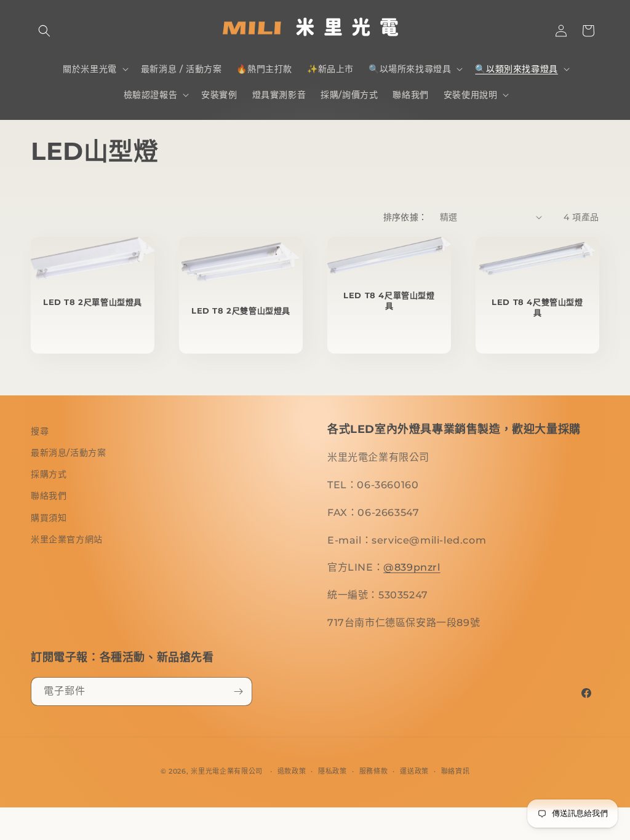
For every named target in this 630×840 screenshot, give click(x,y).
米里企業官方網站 (67, 539)
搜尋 (40, 431)
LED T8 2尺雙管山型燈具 (240, 310)
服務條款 (373, 771)
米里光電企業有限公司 (227, 771)
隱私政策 (332, 771)
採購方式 (48, 474)
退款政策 (291, 771)
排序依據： (405, 217)
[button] (44, 30)
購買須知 (48, 517)
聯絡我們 (48, 495)
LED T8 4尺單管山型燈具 (388, 300)
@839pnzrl (411, 567)
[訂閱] (238, 691)
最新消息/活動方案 (68, 452)
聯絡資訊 (455, 771)
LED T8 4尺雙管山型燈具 (537, 307)
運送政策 (414, 771)
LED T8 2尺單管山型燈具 (92, 301)
